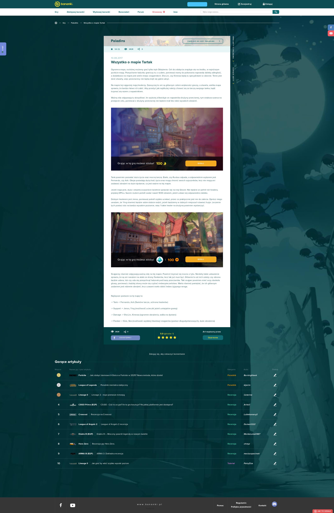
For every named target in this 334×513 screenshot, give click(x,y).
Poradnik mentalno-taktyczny (114, 385)
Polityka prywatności (241, 507)
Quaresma (213, 338)
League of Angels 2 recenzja (114, 424)
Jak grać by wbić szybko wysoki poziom (110, 463)
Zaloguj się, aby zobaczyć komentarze (167, 354)
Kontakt (262, 506)
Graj (201, 163)
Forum (141, 12)
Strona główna (222, 4)
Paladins (74, 23)
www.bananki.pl (150, 504)
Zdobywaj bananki (75, 12)
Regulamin (241, 503)
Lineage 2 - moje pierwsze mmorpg (108, 395)
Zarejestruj (245, 4)
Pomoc (220, 506)
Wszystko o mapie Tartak (94, 23)
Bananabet (124, 12)
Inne (176, 12)
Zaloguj (268, 4)
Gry (56, 12)
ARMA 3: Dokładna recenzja (110, 454)
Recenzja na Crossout (101, 414)
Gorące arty (233, 74)
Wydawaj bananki (101, 12)
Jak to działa (324, 511)
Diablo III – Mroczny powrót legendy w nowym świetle (122, 434)
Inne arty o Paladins (233, 47)
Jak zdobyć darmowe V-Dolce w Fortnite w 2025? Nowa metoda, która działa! (126, 375)
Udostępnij (125, 338)
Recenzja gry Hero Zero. (103, 444)
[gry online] (64, 4)
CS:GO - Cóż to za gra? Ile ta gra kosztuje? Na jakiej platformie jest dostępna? (137, 405)
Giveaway (157, 12)
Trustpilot (149, 508)
